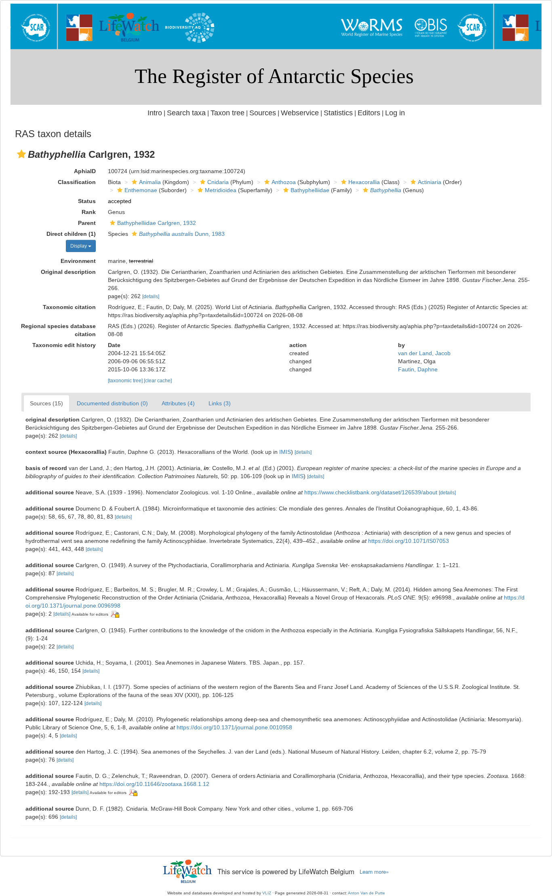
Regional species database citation (58, 330)
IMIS (285, 452)
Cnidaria (218, 182)
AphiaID (85, 171)
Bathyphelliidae (310, 190)
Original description (68, 272)
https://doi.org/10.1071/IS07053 (408, 541)
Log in (395, 113)
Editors (369, 113)
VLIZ (266, 893)
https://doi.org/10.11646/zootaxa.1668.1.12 (154, 784)
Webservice (300, 113)
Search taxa (186, 113)
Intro (154, 113)
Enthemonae (140, 190)
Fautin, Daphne (418, 369)
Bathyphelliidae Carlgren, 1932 (156, 223)
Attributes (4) (178, 403)
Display (79, 246)
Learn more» (374, 871)
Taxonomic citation (69, 307)
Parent (87, 223)
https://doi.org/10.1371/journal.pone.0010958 (234, 727)
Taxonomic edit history (64, 345)
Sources (262, 113)
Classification (77, 182)
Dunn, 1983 (182, 234)
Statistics (338, 113)
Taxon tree (227, 113)
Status (87, 201)
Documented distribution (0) (112, 403)
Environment (78, 261)
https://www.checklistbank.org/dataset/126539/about (370, 492)
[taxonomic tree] (126, 380)
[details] (150, 296)
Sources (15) (46, 403)
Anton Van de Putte (366, 893)
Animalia (150, 182)
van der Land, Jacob (424, 353)
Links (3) (220, 403)
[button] (21, 154)
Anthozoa (284, 182)
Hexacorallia (364, 182)
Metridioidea (220, 190)
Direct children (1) (71, 234)
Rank (89, 212)
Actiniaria (429, 182)
